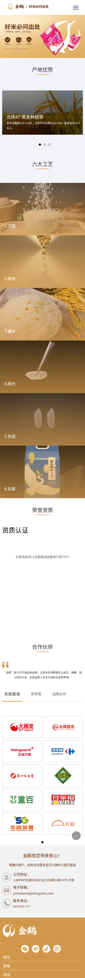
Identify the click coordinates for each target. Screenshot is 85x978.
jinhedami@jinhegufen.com (33, 893)
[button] (40, 144)
